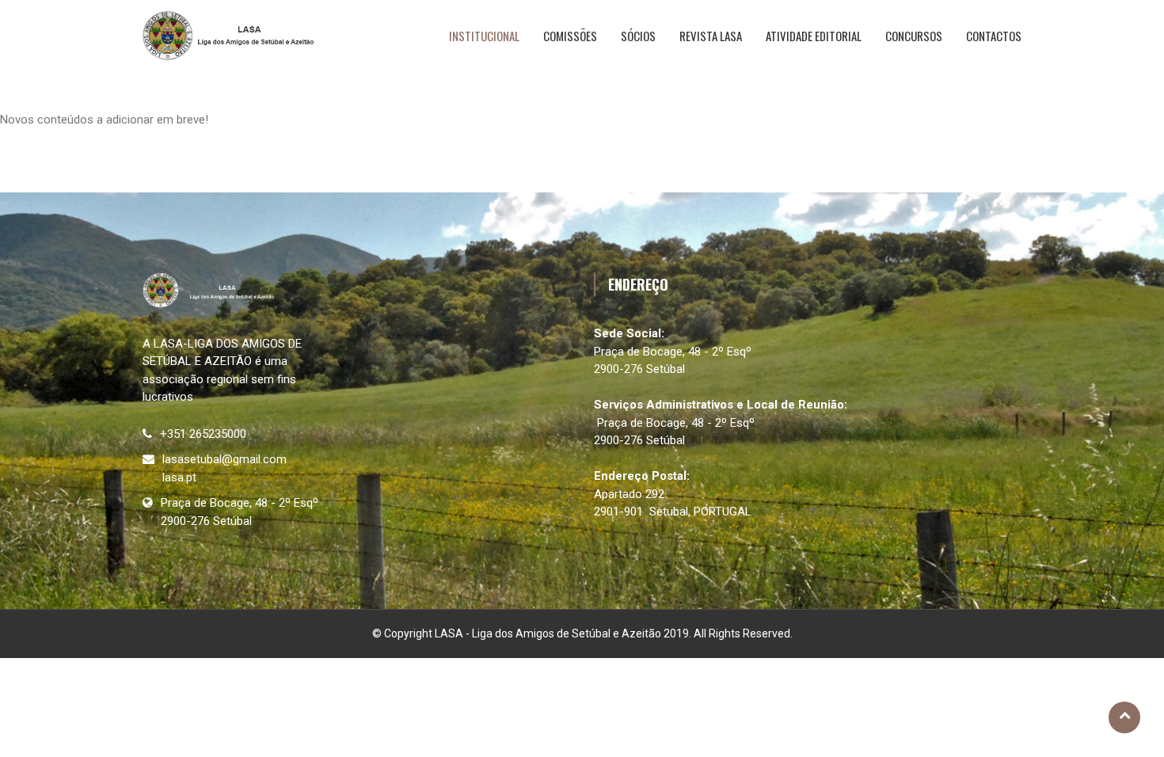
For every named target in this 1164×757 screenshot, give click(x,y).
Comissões (570, 35)
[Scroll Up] (1124, 717)
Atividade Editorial (814, 35)
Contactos (993, 35)
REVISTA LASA (710, 35)
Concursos (913, 35)
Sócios (638, 35)
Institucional (484, 35)
